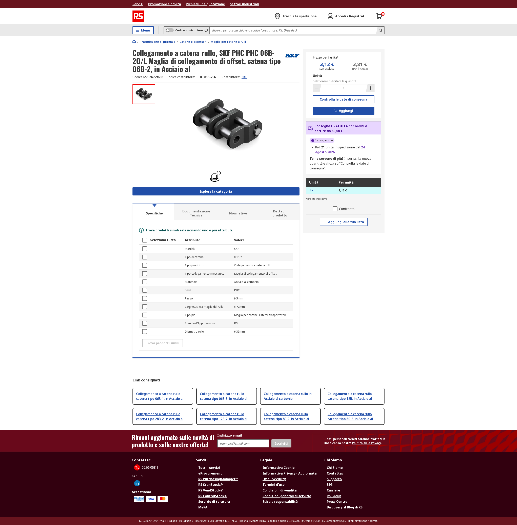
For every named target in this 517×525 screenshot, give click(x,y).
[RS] (138, 16)
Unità (317, 76)
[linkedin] (137, 483)
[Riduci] (317, 88)
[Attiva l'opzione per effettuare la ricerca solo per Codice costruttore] (206, 30)
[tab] (153, 212)
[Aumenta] (370, 88)
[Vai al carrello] (379, 16)
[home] (134, 41)
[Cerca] (380, 30)
